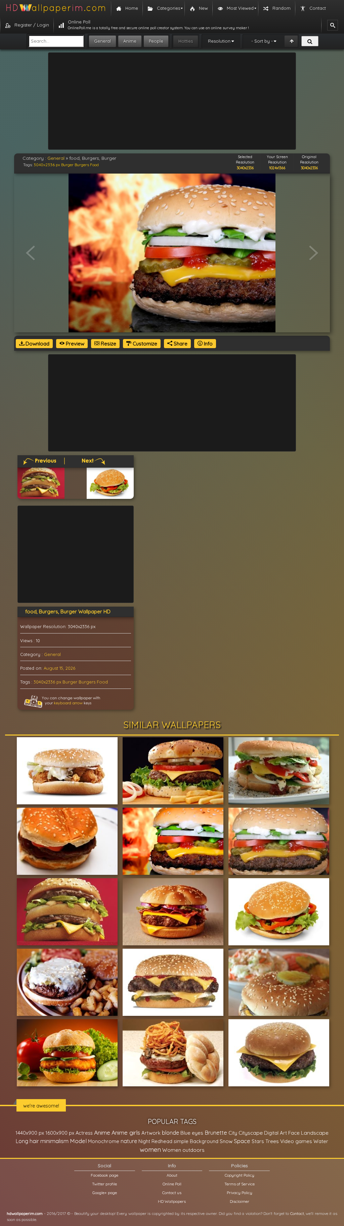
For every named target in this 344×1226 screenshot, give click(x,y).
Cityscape (251, 1132)
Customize (144, 343)
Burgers (82, 164)
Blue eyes (191, 1133)
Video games (296, 1141)
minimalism (54, 1140)
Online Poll (172, 1183)
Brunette (216, 1132)
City (232, 1133)
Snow (226, 1141)
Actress (84, 1133)
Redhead (162, 1141)
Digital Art (275, 1133)
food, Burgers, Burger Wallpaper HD (68, 611)
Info (208, 343)
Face (294, 1132)
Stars (258, 1141)
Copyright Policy (239, 1175)
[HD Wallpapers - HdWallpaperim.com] (55, 8)
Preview (74, 343)
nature (129, 1141)
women (150, 1149)
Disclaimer (239, 1201)
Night (144, 1141)
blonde (170, 1132)
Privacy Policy (239, 1192)
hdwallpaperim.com (25, 1213)
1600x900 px (59, 1133)
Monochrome (103, 1141)
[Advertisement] (172, 101)
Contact (297, 1213)
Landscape (315, 1132)
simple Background (196, 1141)
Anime (129, 41)
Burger (67, 164)
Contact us (171, 1192)
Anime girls (126, 1132)
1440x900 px (29, 1133)
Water (320, 1141)
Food (94, 164)
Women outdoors (183, 1150)
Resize (107, 343)
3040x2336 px (47, 164)
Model (78, 1140)
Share (179, 343)
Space (242, 1140)
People (156, 41)
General (102, 41)
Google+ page (104, 1192)
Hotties (185, 41)
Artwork (151, 1133)
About (172, 1175)
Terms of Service (239, 1183)
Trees (272, 1141)
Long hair (27, 1141)
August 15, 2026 (59, 668)
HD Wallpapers (172, 1201)
